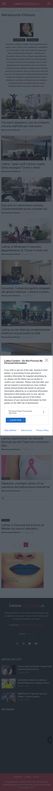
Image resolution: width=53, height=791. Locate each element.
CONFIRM (15, 420)
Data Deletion (10, 430)
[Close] (47, 361)
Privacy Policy (42, 430)
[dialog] (26, 395)
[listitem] (26, 412)
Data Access (26, 430)
